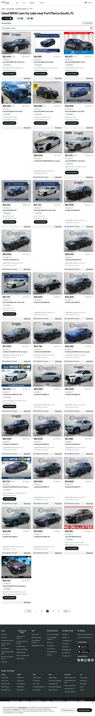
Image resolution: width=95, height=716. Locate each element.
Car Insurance (51, 648)
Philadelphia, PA (66, 650)
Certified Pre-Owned (7, 640)
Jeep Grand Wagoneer (55, 687)
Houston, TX (65, 637)
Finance (42, 3)
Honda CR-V (20, 677)
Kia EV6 (82, 690)
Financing (4, 662)
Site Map (49, 655)
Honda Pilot (20, 687)
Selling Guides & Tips (38, 645)
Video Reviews (21, 658)
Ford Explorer (37, 690)
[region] (47, 708)
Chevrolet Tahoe (69, 689)
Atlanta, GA (65, 646)
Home (3, 9)
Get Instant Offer (37, 637)
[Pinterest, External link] (92, 660)
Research (32, 3)
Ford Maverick (37, 677)
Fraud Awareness (72, 700)
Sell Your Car (35, 634)
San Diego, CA (66, 656)
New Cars (4, 637)
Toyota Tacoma (5, 684)
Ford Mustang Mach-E (39, 687)
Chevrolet (67, 674)
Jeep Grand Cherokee (55, 680)
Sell (24, 3)
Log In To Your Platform (84, 637)
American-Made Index (23, 655)
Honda (19, 674)
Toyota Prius (4, 680)
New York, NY (66, 653)
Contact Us (25, 700)
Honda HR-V (20, 690)
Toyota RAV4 (4, 677)
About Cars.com (14, 700)
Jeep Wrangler (53, 677)
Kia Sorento (83, 680)
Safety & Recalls (21, 652)
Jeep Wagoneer (53, 684)
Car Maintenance (52, 652)
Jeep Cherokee (53, 690)
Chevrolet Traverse (69, 685)
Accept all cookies (84, 710)
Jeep (50, 674)
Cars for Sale (10, 9)
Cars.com (15, 709)
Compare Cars (21, 646)
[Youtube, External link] (85, 660)
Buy (17, 3)
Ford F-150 (36, 684)
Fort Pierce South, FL (22, 9)
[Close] (93, 703)
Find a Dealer (5, 648)
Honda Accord (21, 684)
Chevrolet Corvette (70, 677)
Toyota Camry (5, 687)
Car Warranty (50, 645)
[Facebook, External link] (82, 660)
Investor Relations (36, 700)
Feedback (82, 700)
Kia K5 (82, 687)
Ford (34, 674)
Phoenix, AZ (65, 643)
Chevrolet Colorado (70, 692)
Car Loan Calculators (53, 634)
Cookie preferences (68, 710)
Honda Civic (20, 680)
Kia (81, 674)
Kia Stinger (83, 684)
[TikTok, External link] (78, 660)
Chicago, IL (65, 634)
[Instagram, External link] (89, 660)
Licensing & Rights (57, 700)
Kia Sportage (83, 677)
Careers (47, 700)
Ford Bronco (36, 680)
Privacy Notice (22, 707)
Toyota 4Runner (5, 690)
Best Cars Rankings (22, 649)
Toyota (3, 674)
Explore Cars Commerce (84, 634)
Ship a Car (50, 642)
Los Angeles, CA (66, 640)
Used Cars (4, 634)
